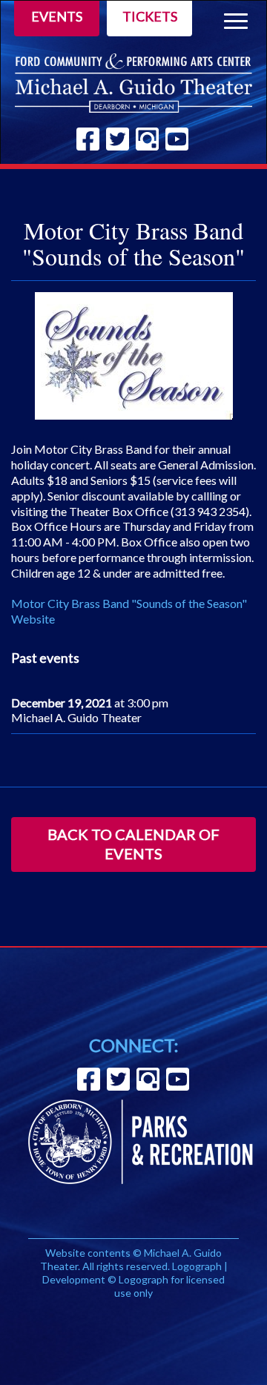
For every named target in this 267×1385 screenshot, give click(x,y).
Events (56, 16)
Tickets (149, 16)
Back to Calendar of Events (133, 843)
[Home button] (133, 83)
